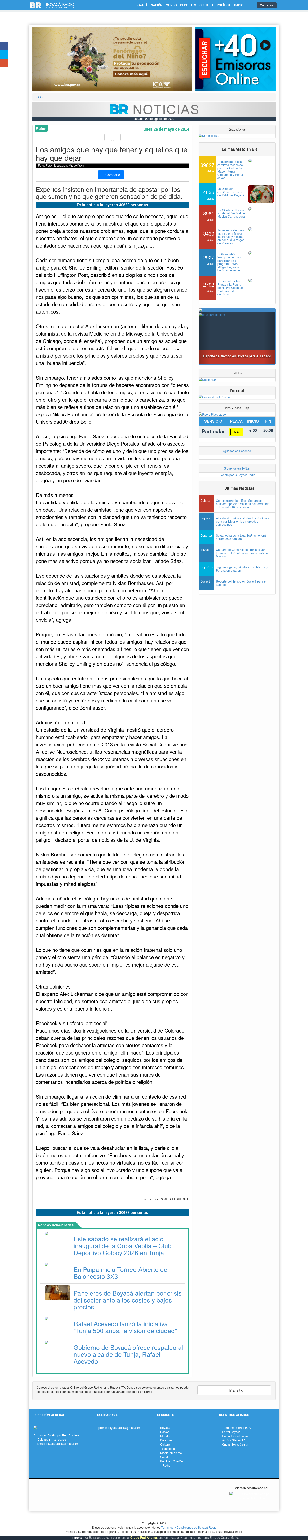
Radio (166, 1465)
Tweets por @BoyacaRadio (237, 475)
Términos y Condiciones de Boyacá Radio (188, 1527)
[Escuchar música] (235, 59)
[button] (44, 59)
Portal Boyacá (231, 1432)
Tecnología (167, 1449)
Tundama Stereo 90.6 (236, 1428)
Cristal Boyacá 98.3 (235, 1444)
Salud (164, 1457)
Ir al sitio (235, 1390)
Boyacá (165, 1428)
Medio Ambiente (171, 1453)
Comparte (112, 174)
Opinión (178, 1461)
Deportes (166, 1440)
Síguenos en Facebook (237, 451)
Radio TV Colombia (235, 1436)
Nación (165, 1432)
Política (165, 1461)
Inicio (39, 97)
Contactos (266, 5)
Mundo (165, 1436)
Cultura (165, 1444)
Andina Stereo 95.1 (235, 1440)
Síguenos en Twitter (237, 468)
